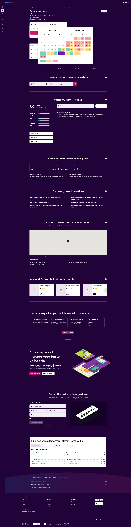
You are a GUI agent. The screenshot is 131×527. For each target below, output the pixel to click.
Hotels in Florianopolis (37, 455)
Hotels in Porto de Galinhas (38, 463)
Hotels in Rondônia (60, 7)
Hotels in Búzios (72, 457)
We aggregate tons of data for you (40, 484)
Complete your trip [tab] (68, 445)
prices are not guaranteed (62, 477)
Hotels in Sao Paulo (73, 452)
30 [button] (41, 56)
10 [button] (44, 45)
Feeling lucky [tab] (56, 445)
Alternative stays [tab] (46, 445)
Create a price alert (93, 323)
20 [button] (55, 49)
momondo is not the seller (38, 481)
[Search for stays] (3, 10)
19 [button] (52, 49)
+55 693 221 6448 (34, 17)
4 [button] (48, 42)
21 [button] (59, 49)
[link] (68, 332)
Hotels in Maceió (36, 457)
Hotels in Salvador (72, 455)
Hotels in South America (41, 7)
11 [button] (48, 45)
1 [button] (75, 38)
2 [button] (41, 42)
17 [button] (44, 49)
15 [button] (63, 45)
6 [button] (55, 42)
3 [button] (82, 38)
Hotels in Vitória (72, 461)
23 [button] (41, 53)
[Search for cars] (3, 13)
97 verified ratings (41, 19)
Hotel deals (31, 7)
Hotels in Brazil (51, 7)
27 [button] (55, 53)
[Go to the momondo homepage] (10, 2)
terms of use (48, 425)
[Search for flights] (3, 7)
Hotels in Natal (35, 461)
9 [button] (41, 45)
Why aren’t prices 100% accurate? (40, 487)
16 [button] (41, 49)
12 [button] (52, 45)
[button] (2, 2)
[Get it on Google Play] (99, 500)
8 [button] (75, 42)
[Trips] (3, 24)
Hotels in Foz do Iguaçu (74, 459)
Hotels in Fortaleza (72, 463)
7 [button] (59, 42)
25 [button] (48, 53)
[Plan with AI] (3, 19)
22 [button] (63, 49)
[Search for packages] (3, 16)
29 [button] (63, 53)
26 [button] (52, 53)
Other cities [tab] (36, 445)
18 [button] (48, 49)
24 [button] (44, 53)
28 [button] (59, 53)
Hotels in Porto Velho (70, 7)
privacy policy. (56, 425)
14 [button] (59, 45)
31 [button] (44, 56)
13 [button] (55, 45)
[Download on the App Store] (99, 503)
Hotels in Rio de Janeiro (37, 452)
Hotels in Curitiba (36, 459)
